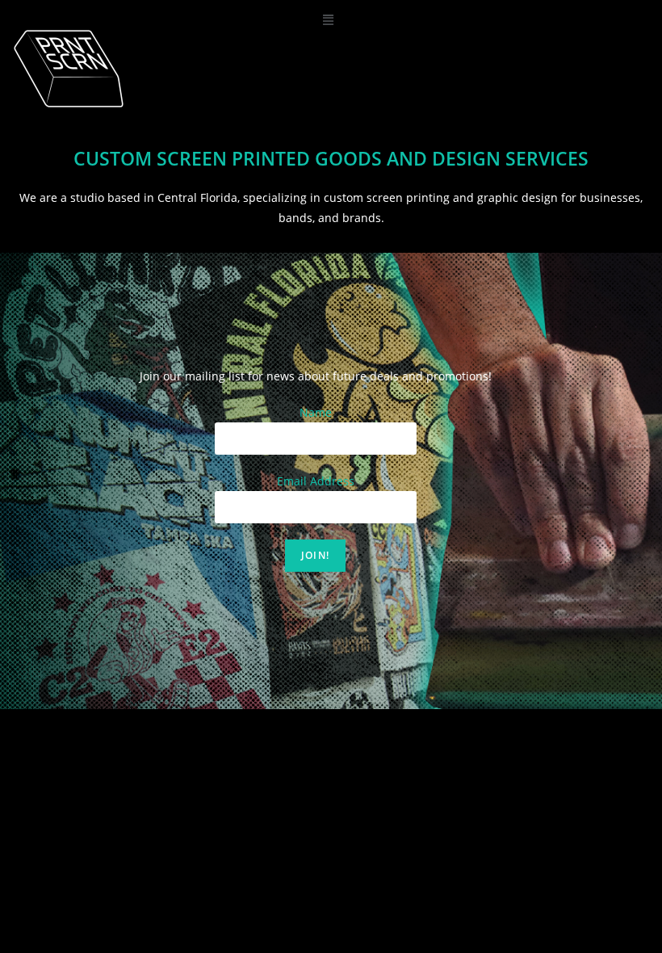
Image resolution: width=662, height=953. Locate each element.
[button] (327, 19)
